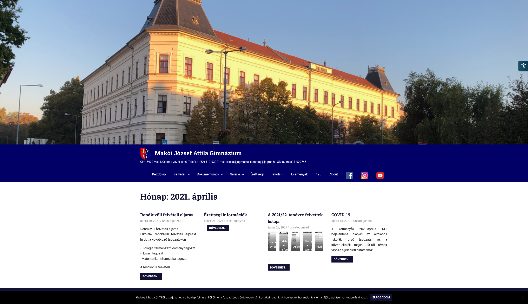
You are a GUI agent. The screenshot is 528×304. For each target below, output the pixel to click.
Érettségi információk (225, 214)
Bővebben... (151, 276)
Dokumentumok (208, 174)
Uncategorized (171, 220)
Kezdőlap (159, 174)
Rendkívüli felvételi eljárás (166, 214)
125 (318, 174)
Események (299, 174)
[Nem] (523, 297)
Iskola (276, 174)
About (333, 174)
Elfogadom (381, 297)
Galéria (235, 174)
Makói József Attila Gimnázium (198, 153)
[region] (264, 72)
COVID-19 (340, 214)
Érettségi (257, 174)
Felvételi (180, 174)
